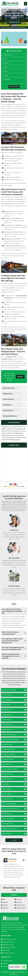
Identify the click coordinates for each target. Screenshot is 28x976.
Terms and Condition (8, 953)
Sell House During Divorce (8, 754)
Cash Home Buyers (7, 700)
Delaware (5, 905)
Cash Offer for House (7, 774)
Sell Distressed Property (8, 749)
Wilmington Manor (21, 908)
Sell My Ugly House (7, 823)
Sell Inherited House (7, 724)
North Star (19, 899)
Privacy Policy (6, 950)
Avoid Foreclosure (6, 719)
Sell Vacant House (6, 813)
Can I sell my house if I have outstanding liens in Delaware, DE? (12, 611)
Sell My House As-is (7, 714)
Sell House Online (6, 833)
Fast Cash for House (8, 945)
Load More (14, 840)
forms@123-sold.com (7, 359)
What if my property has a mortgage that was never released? (11, 656)
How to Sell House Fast (8, 818)
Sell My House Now (7, 729)
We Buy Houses (6, 705)
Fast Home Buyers (6, 794)
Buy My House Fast (7, 744)
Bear (4, 899)
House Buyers (5, 784)
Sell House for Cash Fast (9, 947)
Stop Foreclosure (6, 764)
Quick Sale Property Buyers (9, 690)
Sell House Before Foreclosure (10, 769)
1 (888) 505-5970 (14, 22)
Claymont (5, 902)
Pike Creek (19, 902)
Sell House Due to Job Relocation (10, 809)
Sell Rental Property (7, 799)
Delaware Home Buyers (18, 972)
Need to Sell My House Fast (9, 734)
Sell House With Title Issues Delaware (15, 27)
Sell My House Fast (7, 695)
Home (2, 27)
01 (10, 515)
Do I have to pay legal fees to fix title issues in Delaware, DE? (13, 648)
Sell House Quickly (7, 789)
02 (11, 543)
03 (11, 571)
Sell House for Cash (7, 709)
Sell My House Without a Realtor (10, 739)
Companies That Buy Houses (9, 828)
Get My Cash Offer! (14, 86)
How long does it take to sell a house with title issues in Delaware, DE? (12, 641)
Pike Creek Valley (20, 905)
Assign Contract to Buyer (9, 939)
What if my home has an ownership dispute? (10, 633)
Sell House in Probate (7, 759)
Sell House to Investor (8, 942)
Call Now (20, 376)
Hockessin (5, 908)
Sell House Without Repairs (9, 804)
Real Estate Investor (7, 779)
